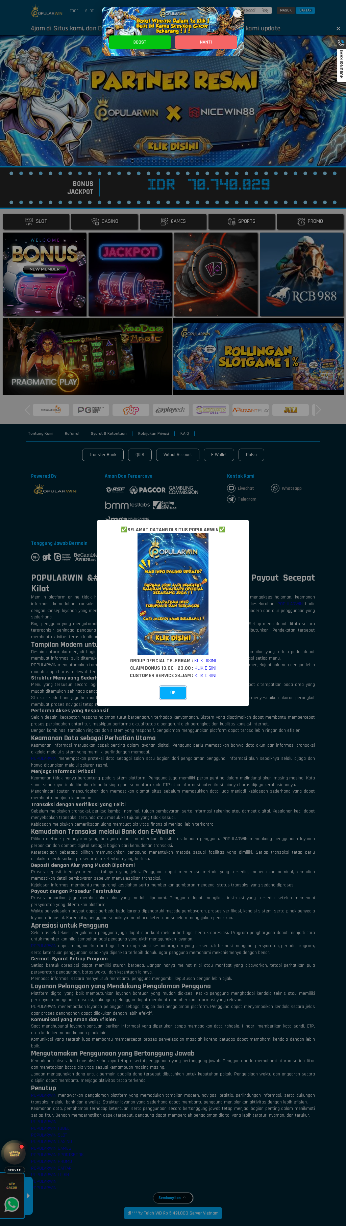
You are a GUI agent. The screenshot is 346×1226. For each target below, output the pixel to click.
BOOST (140, 42)
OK (173, 692)
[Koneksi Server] (15, 1154)
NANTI (206, 42)
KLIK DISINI (205, 660)
